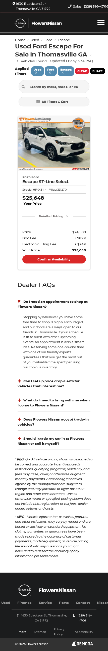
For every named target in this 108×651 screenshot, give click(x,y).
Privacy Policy (59, 631)
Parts (64, 602)
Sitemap (40, 632)
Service (45, 602)
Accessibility (84, 632)
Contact (83, 602)
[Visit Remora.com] (82, 644)
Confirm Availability (54, 259)
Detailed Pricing (51, 216)
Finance (24, 602)
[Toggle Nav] (101, 22)
